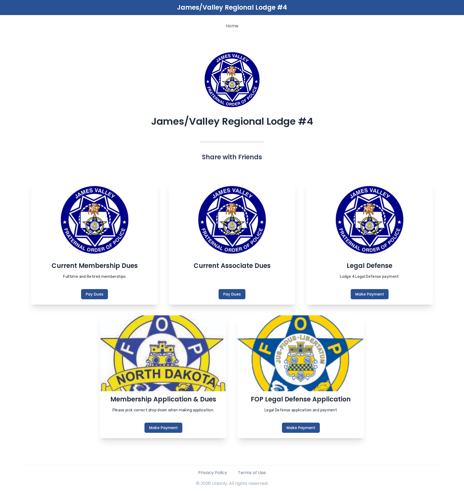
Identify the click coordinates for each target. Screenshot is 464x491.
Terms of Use (252, 473)
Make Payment (369, 294)
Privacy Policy (212, 473)
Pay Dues (94, 294)
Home (232, 26)
